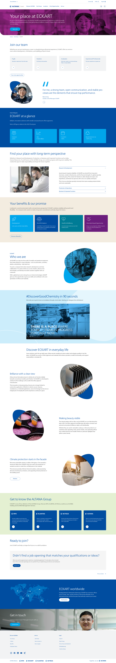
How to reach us (38, 641)
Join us (62, 6)
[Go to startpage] (17, 6)
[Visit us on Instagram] (11, 653)
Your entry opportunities (17, 75)
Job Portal (37, 638)
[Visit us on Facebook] (14, 653)
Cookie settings (62, 649)
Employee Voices (13, 646)
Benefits (11, 644)
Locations (45, 6)
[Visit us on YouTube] (21, 653)
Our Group (39, 6)
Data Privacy (62, 641)
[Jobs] (101, 6)
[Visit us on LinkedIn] (18, 653)
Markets (15, 479)
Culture (11, 641)
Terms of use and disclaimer (65, 644)
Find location (64, 600)
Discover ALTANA (30, 6)
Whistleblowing (62, 646)
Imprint (60, 638)
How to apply (37, 644)
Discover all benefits (16, 236)
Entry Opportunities (54, 6)
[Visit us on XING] (24, 653)
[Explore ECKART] (44, 102)
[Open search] (104, 6)
